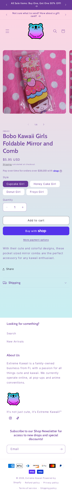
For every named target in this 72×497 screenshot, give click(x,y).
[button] (7, 31)
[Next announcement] (65, 5)
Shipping (7, 164)
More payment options (36, 239)
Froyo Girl (37, 191)
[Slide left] (28, 124)
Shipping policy (48, 488)
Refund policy (32, 482)
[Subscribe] (61, 449)
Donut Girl (14, 191)
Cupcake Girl (15, 184)
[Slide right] (43, 124)
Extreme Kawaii (33, 478)
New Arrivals (15, 341)
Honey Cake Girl (45, 184)
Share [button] (10, 269)
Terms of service (28, 488)
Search (11, 333)
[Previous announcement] (6, 5)
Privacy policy (51, 482)
